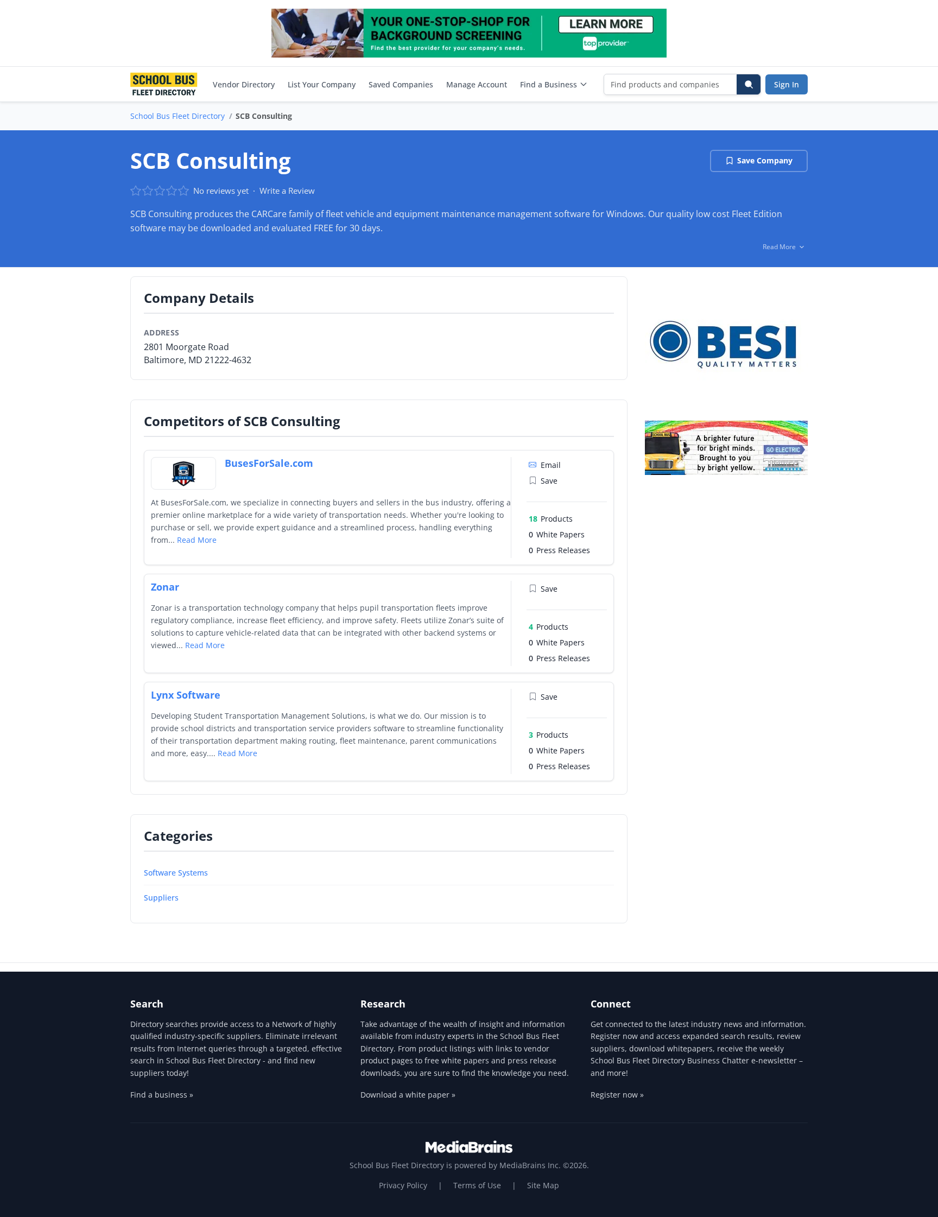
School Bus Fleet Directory (177, 116)
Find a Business (548, 84)
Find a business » (161, 1094)
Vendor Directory (244, 84)
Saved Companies (401, 84)
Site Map (543, 1185)
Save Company (765, 160)
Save (549, 481)
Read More (197, 540)
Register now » (617, 1094)
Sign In (786, 84)
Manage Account (476, 84)
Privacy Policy (403, 1185)
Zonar (165, 586)
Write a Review (287, 190)
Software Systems (176, 872)
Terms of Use (477, 1185)
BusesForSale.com (269, 463)
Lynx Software (185, 694)
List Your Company (322, 84)
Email (551, 465)
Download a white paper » (407, 1094)
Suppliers (161, 897)
